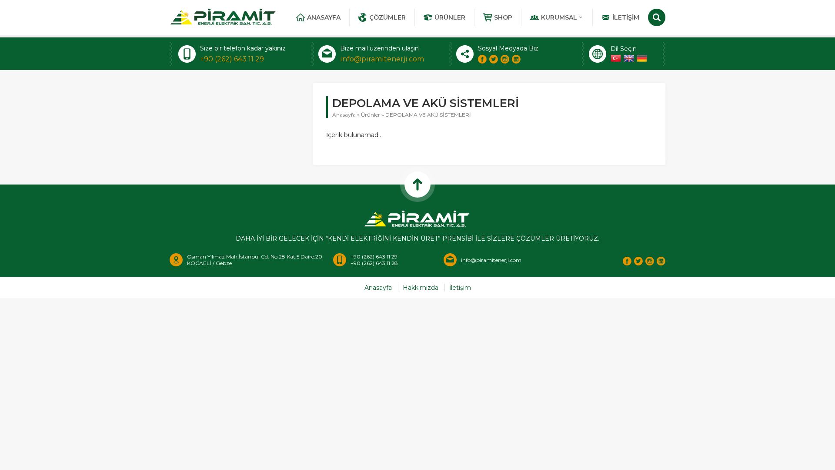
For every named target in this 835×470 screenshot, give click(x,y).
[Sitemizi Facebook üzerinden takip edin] (482, 59)
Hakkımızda (420, 288)
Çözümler (387, 17)
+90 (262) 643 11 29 (232, 59)
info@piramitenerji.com (382, 59)
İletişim (625, 17)
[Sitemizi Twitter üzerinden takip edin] (493, 59)
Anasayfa (324, 17)
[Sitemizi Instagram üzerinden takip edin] (505, 59)
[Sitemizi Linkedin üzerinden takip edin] (516, 59)
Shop (503, 17)
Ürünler (449, 17)
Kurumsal (559, 17)
